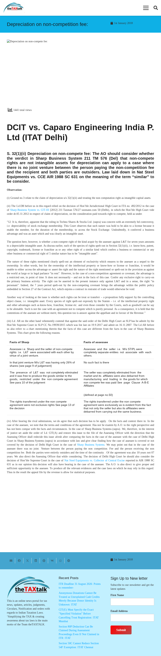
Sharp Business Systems (90, 444)
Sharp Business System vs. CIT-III (29, 209)
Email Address (119, 611)
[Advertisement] (119, 74)
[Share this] (19, 560)
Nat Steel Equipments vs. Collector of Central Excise (94, 460)
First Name (117, 595)
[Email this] (11, 560)
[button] (146, 8)
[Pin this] (44, 560)
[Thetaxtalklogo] (14, 8)
